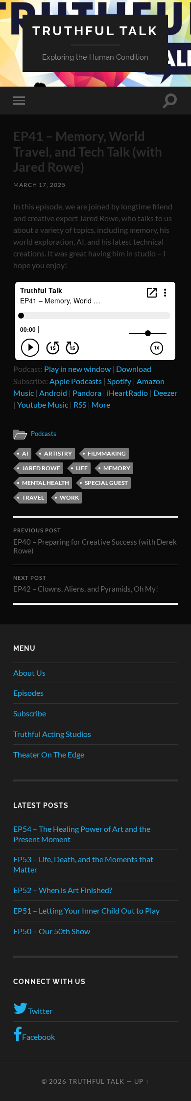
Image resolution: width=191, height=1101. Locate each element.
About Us (29, 672)
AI (25, 453)
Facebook (38, 1036)
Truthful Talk (95, 30)
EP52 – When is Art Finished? (62, 890)
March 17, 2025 (39, 184)
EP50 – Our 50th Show (51, 931)
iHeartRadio (127, 392)
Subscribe (29, 713)
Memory (116, 468)
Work (69, 497)
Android (53, 392)
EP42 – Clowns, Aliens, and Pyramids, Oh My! (85, 584)
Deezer (165, 392)
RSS (79, 404)
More (101, 404)
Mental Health (45, 482)
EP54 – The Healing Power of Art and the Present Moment (81, 834)
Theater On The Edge (48, 754)
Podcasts (43, 433)
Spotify (119, 381)
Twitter (40, 1010)
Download (133, 368)
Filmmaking (107, 453)
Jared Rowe (41, 468)
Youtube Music (42, 404)
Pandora (86, 392)
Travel (33, 497)
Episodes (28, 692)
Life (82, 468)
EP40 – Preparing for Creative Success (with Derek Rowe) (95, 541)
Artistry (58, 453)
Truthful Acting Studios (52, 733)
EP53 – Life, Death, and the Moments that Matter (83, 864)
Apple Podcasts (75, 381)
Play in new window (77, 368)
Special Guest (106, 482)
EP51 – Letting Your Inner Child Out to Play (86, 910)
